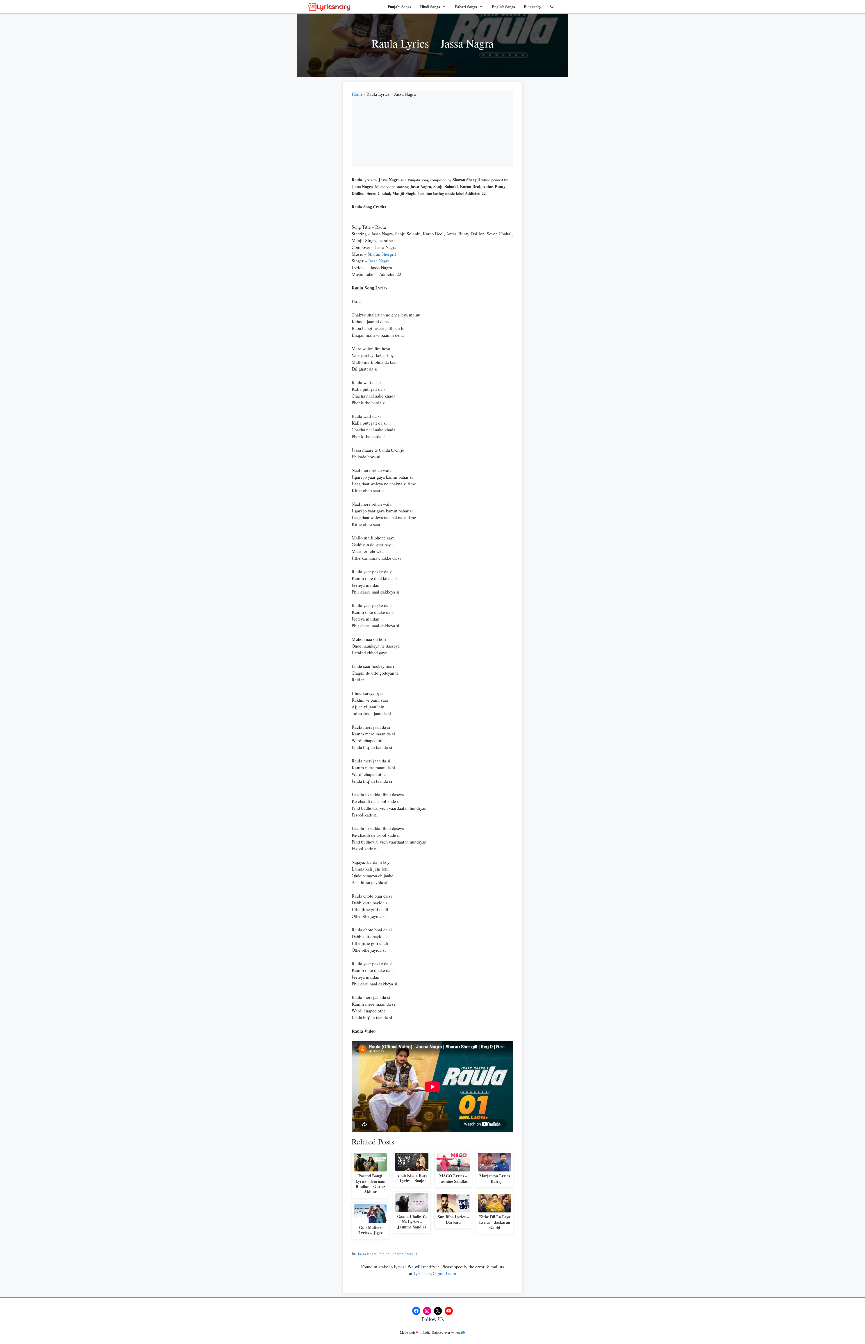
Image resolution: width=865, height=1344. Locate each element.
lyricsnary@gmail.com (435, 1273)
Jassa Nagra (379, 261)
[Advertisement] (432, 135)
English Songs (503, 6)
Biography (532, 6)
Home (357, 94)
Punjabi (384, 1253)
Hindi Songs (430, 6)
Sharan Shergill (382, 254)
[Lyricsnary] (328, 7)
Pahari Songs (466, 6)
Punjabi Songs (399, 6)
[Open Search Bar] (552, 7)
